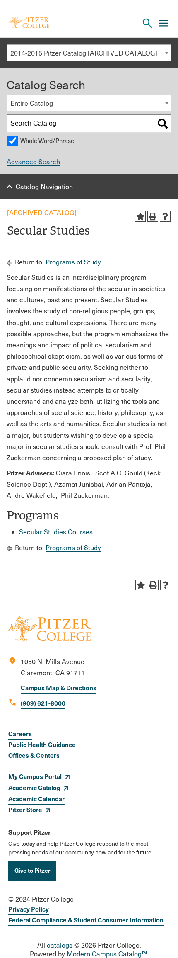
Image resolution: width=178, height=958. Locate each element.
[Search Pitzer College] (147, 23)
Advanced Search (33, 161)
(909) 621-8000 (43, 702)
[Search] (162, 123)
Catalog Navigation (44, 186)
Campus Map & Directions (58, 687)
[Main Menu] (163, 23)
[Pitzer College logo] (49, 639)
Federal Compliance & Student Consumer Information (86, 919)
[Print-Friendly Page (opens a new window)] (152, 216)
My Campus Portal (35, 776)
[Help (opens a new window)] (165, 216)
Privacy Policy (28, 909)
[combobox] (89, 52)
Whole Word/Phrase (47, 140)
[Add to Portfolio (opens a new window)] (140, 216)
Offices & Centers (34, 755)
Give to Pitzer (32, 870)
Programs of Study (73, 261)
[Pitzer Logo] (28, 23)
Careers (20, 733)
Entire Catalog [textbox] (31, 103)
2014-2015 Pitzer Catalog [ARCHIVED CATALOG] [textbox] (83, 53)
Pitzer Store (25, 809)
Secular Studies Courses (56, 531)
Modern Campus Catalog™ (107, 953)
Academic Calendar (36, 798)
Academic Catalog (34, 787)
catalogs (59, 945)
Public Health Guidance (42, 744)
